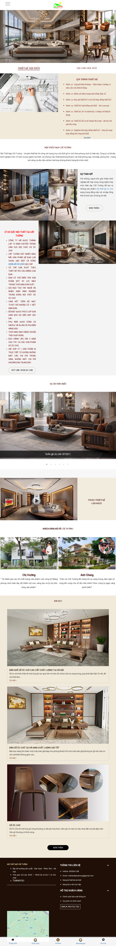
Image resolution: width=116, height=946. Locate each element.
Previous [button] (1, 564)
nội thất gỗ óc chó (104, 189)
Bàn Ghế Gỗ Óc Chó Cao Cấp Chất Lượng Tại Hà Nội (36, 670)
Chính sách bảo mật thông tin (74, 897)
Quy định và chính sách (72, 901)
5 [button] (64, 464)
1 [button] (47, 464)
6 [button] (68, 464)
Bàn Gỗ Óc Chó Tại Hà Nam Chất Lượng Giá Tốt (34, 747)
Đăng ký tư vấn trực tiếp (72, 885)
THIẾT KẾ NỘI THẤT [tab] (29, 68)
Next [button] (114, 564)
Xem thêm (87, 137)
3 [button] (55, 464)
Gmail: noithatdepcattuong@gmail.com (78, 876)
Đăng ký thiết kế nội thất (72, 880)
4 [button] (60, 464)
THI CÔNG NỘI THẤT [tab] (87, 68)
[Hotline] (58, 939)
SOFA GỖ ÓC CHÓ (16, 264)
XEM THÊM (94, 208)
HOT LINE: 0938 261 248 (22, 370)
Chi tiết (12, 680)
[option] (58, 36)
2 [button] (51, 464)
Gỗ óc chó (14, 825)
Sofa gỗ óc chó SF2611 (58, 454)
